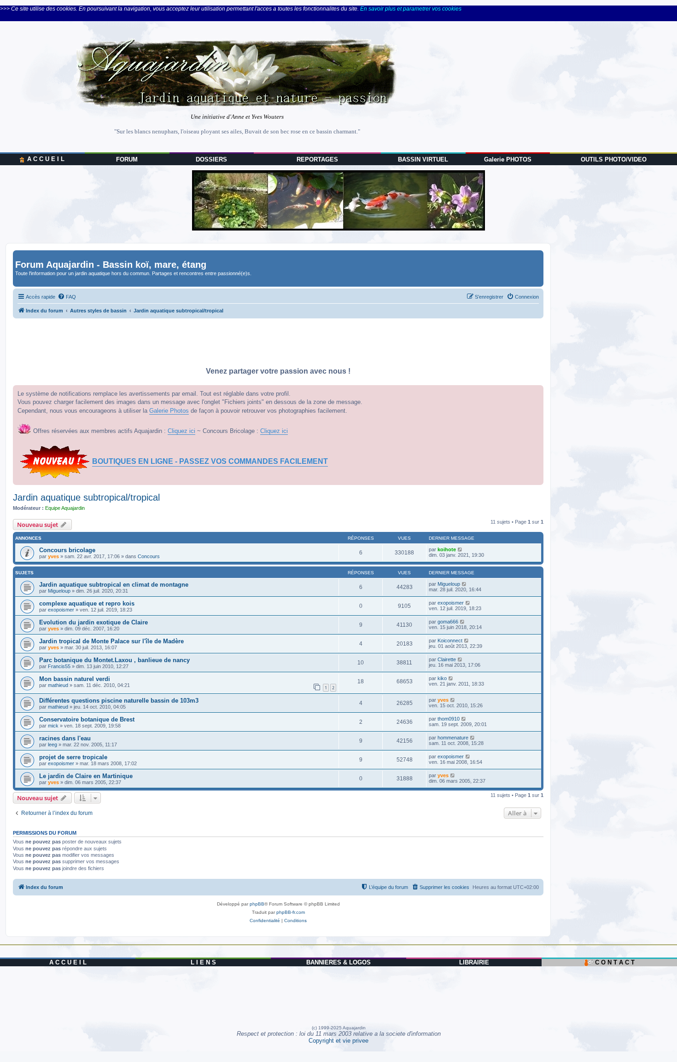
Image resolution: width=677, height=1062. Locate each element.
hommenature (453, 737)
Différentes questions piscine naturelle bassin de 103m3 (118, 700)
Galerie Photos (169, 410)
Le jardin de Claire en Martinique (86, 776)
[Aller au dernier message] (460, 549)
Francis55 (59, 666)
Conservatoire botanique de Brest (86, 719)
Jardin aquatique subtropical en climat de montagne (113, 584)
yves (53, 556)
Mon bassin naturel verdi (74, 678)
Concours (149, 556)
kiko (442, 678)
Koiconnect (450, 640)
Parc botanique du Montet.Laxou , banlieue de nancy (114, 660)
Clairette (447, 659)
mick (53, 725)
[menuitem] (67, 296)
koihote (447, 549)
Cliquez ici (181, 430)
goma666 (448, 621)
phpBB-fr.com (290, 912)
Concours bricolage (67, 550)
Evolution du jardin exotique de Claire (93, 622)
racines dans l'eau (65, 738)
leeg (52, 744)
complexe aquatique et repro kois (86, 603)
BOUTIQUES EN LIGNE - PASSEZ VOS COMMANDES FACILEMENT (210, 461)
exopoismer (61, 609)
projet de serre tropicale (73, 757)
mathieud (58, 685)
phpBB (257, 903)
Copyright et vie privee (338, 1040)
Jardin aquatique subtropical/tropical (86, 497)
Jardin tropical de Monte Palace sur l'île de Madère (111, 641)
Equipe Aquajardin (65, 508)
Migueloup (59, 591)
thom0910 (449, 718)
